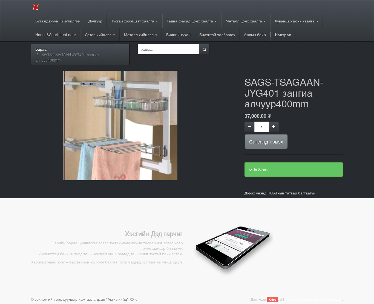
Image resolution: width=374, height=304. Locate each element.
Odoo (272, 299)
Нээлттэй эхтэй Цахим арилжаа (314, 299)
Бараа (41, 49)
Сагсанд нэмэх (266, 141)
